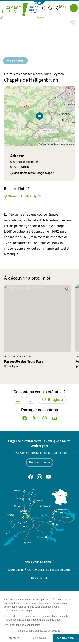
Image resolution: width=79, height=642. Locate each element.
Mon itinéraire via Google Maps (32, 172)
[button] (39, 3)
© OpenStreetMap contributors (56, 144)
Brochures (39, 578)
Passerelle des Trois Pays (23, 361)
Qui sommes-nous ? (39, 561)
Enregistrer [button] (55, 400)
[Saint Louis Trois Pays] (20, 10)
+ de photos (15, 60)
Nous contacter (39, 462)
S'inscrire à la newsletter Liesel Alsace (39, 570)
